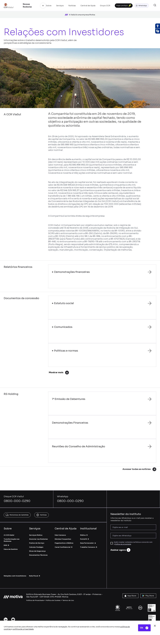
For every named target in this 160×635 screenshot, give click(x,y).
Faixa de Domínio (11, 549)
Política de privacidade (123, 544)
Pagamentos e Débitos (64, 543)
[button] (141, 5)
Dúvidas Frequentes (63, 539)
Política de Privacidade (35, 600)
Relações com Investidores (15, 576)
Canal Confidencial (62, 547)
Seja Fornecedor (87, 543)
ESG (5, 545)
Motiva (83, 535)
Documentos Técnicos (38, 555)
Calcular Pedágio (36, 547)
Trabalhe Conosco (87, 547)
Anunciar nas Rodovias (38, 539)
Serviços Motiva (35, 535)
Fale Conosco (60, 535)
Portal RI (83, 539)
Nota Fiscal (33, 576)
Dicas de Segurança (37, 551)
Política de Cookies (53, 600)
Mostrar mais (56, 372)
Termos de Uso (68, 600)
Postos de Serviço (36, 543)
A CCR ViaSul (9, 535)
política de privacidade (23, 629)
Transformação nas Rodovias (11, 540)
